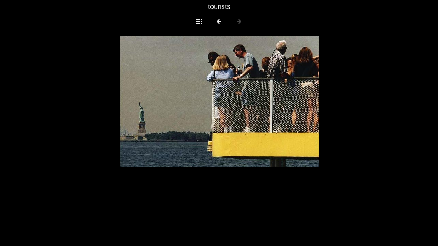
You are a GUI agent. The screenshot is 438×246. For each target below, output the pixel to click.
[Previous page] (159, 101)
